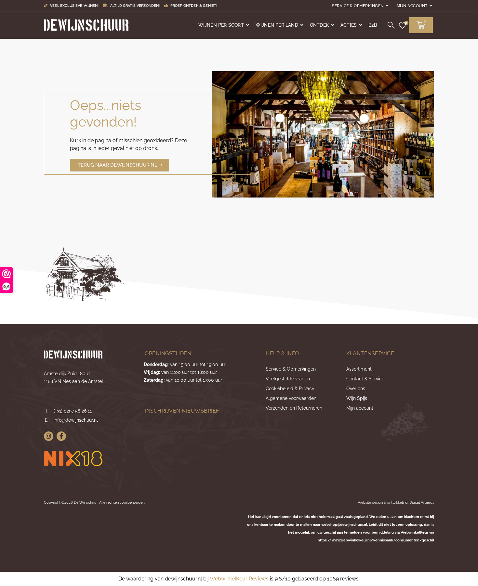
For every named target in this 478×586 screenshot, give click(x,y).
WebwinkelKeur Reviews (239, 579)
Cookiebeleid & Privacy (290, 388)
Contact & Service (365, 378)
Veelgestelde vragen (288, 378)
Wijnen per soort (221, 25)
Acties (348, 25)
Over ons (355, 388)
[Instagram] (48, 436)
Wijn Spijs (356, 398)
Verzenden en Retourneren (294, 408)
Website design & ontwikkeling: (383, 502)
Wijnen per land (277, 25)
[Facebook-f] (61, 436)
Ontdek (319, 25)
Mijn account (412, 6)
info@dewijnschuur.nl (76, 420)
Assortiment (359, 369)
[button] (119, 165)
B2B (372, 25)
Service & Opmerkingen (358, 6)
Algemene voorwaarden (291, 398)
